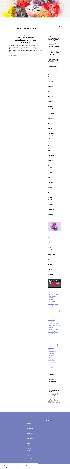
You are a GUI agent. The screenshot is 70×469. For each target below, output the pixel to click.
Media (49, 259)
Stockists (21, 19)
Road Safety (54, 333)
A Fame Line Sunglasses (52, 374)
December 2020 (51, 182)
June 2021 (50, 167)
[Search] (59, 26)
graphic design (51, 319)
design (57, 303)
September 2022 (51, 135)
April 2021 (50, 172)
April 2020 (50, 197)
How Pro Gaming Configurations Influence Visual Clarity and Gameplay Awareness (53, 47)
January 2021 (50, 180)
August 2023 (50, 121)
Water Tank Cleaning (52, 361)
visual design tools (52, 359)
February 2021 (50, 177)
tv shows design (51, 349)
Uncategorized (50, 269)
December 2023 (51, 113)
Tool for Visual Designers (53, 345)
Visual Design (50, 274)
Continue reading (13, 55)
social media (57, 337)
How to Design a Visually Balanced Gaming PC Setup (54, 35)
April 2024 (50, 103)
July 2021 (49, 165)
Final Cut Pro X (57, 317)
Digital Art (50, 305)
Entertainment (50, 244)
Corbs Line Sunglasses (52, 381)
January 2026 (50, 84)
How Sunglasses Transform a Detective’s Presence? (26, 40)
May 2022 (49, 145)
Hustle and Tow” (51, 321)
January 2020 (50, 204)
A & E (49, 294)
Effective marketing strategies (54, 310)
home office (57, 319)
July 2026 (49, 74)
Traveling (49, 266)
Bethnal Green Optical (43, 19)
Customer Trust (51, 303)
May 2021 (49, 170)
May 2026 (49, 76)
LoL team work (50, 257)
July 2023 (49, 123)
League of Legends (51, 254)
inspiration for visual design (53, 323)
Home (12, 19)
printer (57, 329)
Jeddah (50, 325)
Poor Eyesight (51, 327)
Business (49, 239)
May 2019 (49, 216)
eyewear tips (51, 317)
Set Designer (51, 337)
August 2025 (50, 89)
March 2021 (50, 175)
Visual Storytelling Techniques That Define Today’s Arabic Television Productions (53, 39)
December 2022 (51, 133)
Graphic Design (51, 249)
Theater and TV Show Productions (52, 342)
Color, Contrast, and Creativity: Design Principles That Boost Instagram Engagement (53, 65)
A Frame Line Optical (32, 19)
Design (23, 35)
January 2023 (50, 130)
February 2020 (50, 202)
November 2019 (51, 209)
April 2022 (50, 148)
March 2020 (50, 199)
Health (49, 252)
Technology (50, 264)
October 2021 (50, 157)
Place (58, 325)
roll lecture (29, 445)
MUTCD (54, 325)
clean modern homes (52, 301)
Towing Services (51, 347)
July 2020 (49, 192)
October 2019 (50, 212)
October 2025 (50, 86)
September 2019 (51, 214)
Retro (49, 333)
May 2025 (49, 91)
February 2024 (50, 108)
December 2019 (51, 207)
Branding (56, 294)
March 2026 (50, 79)
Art (48, 237)
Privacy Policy (54, 19)
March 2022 (50, 150)
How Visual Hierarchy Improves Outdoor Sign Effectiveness (53, 44)
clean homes (51, 299)
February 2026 (50, 81)
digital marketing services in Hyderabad (53, 308)
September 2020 (51, 189)
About (16, 19)
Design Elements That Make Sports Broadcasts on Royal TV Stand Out (54, 52)
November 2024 (51, 98)
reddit (57, 331)
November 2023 (51, 116)
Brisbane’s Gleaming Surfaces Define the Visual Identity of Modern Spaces (53, 60)
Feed (50, 387)
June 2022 (50, 143)
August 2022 (50, 138)
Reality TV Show (51, 331)
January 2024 (50, 111)
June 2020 (50, 194)
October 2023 (50, 118)
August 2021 (50, 162)
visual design (51, 355)
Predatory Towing (51, 329)
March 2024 (50, 106)
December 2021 (51, 155)
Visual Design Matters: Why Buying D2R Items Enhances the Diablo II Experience (54, 56)
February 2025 (50, 96)
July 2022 (49, 140)
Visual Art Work (51, 353)
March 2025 (50, 93)
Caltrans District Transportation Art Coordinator (54, 297)
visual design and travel (52, 357)
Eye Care (28, 35)
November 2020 (51, 184)
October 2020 (50, 187)
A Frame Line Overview (52, 379)
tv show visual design (52, 351)
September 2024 (51, 101)
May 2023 (49, 125)
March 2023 (50, 128)
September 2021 (51, 160)
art (52, 294)
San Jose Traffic (51, 335)
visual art (49, 271)
